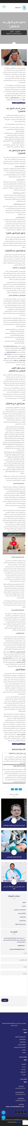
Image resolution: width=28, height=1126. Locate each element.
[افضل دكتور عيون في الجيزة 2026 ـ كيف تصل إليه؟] (14, 874)
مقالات (12, 31)
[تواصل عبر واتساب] (3, 1117)
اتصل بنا (21, 103)
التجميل (24, 906)
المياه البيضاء (22, 920)
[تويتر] (16, 789)
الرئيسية (17, 31)
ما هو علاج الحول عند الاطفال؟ (14, 33)
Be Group (18, 1122)
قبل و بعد (23, 1069)
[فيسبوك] (20, 789)
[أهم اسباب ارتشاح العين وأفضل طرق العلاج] (14, 811)
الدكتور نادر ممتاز (21, 734)
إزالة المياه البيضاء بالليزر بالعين (14, 857)
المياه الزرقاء (23, 917)
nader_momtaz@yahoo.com (15, 1106)
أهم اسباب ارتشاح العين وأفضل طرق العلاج (14, 825)
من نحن (24, 1066)
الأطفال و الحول (22, 913)
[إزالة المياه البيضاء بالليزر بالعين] (14, 843)
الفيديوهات (23, 1072)
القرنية (24, 902)
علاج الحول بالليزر (15, 97)
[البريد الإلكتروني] (16, 1112)
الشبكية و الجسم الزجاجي (20, 909)
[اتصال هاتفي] (3, 1112)
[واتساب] (12, 789)
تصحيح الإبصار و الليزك (20, 924)
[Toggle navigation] (4, 6)
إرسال (4, 1000)
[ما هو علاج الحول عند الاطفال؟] (14, 57)
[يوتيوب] (22, 1112)
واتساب (14, 103)
